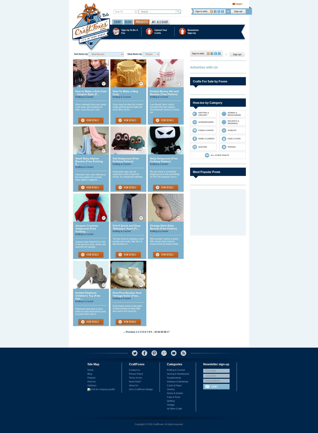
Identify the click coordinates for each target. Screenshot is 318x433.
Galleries (91, 385)
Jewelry (171, 389)
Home (90, 370)
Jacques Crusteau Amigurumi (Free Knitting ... (86, 228)
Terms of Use (135, 378)
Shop (117, 22)
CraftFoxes (211, 11)
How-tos (91, 381)
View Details (91, 120)
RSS (183, 353)
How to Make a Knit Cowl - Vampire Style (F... (91, 93)
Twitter (219, 11)
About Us (133, 385)
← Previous (129, 332)
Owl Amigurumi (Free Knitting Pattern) (126, 160)
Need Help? (135, 381)
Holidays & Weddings (177, 381)
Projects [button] (141, 22)
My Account (160, 22)
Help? (239, 4)
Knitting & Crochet (84, 97)
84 (159, 332)
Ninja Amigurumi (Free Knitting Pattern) (164, 160)
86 (165, 332)
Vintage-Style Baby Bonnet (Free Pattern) (163, 227)
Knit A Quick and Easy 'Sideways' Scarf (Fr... (126, 227)
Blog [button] (128, 22)
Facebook (215, 11)
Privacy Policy (136, 374)
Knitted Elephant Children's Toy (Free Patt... (87, 295)
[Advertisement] (217, 212)
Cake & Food (173, 397)
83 (156, 332)
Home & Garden (175, 393)
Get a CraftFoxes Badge (141, 389)
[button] (159, 31)
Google (222, 11)
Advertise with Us (204, 67)
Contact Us (134, 370)
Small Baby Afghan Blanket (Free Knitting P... (89, 161)
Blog (89, 374)
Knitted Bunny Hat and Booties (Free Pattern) (164, 93)
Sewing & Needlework (178, 374)
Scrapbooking (174, 378)
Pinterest (154, 353)
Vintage (171, 405)
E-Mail (173, 353)
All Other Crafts (174, 408)
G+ (164, 353)
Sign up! (238, 11)
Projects (91, 378)
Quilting (171, 401)
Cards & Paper (174, 385)
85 (162, 332)
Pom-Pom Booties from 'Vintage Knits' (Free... (127, 294)
